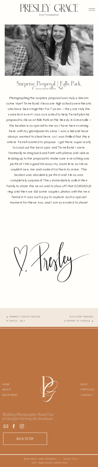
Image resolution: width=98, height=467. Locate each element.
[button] (92, 9)
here (37, 229)
